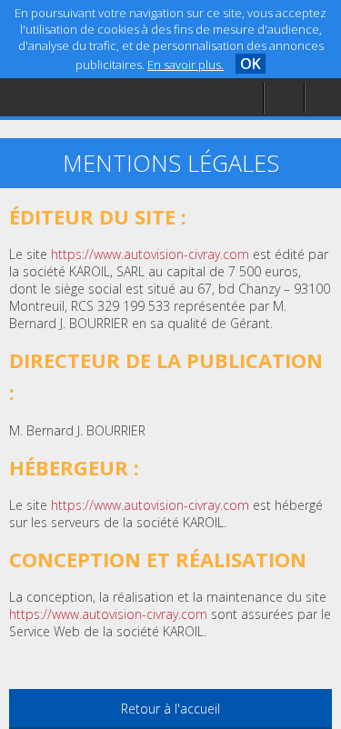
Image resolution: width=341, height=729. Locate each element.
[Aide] (284, 98)
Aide (49, 96)
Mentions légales (85, 133)
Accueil (56, 59)
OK (250, 64)
